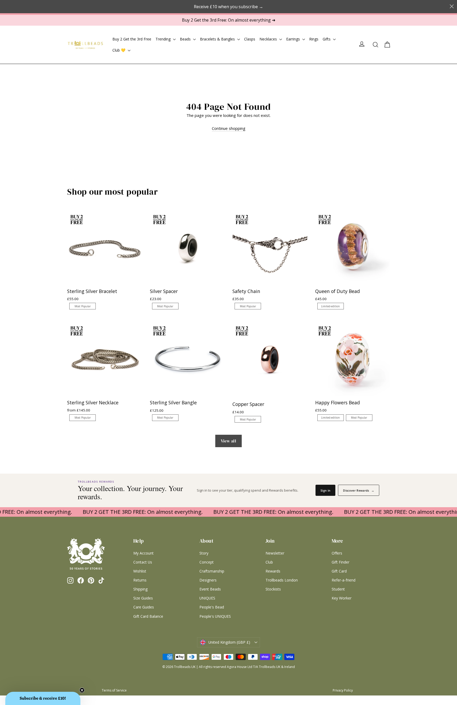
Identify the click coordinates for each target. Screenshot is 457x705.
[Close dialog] (451, 6)
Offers (337, 553)
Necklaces (268, 39)
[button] (42, 698)
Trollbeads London (282, 580)
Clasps (249, 39)
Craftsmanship (211, 571)
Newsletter (275, 553)
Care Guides (143, 607)
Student (338, 589)
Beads (186, 39)
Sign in (325, 490)
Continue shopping (228, 128)
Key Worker (341, 598)
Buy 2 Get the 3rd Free (131, 39)
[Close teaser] (82, 690)
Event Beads (210, 589)
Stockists (273, 589)
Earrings (293, 39)
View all (228, 441)
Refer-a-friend (343, 580)
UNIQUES (207, 598)
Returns (140, 580)
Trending (164, 39)
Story (203, 553)
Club (269, 562)
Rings (313, 39)
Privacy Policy (343, 690)
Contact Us (142, 562)
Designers (208, 580)
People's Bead (211, 607)
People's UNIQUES (215, 616)
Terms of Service (114, 690)
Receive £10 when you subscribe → (228, 7)
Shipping (140, 589)
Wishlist (139, 571)
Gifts (327, 39)
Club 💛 (119, 50)
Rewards (273, 571)
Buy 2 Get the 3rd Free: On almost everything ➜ (228, 20)
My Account (143, 553)
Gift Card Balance (148, 616)
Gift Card (339, 571)
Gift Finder (340, 562)
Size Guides (143, 598)
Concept (206, 562)
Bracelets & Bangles (218, 39)
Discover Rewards (358, 490)
